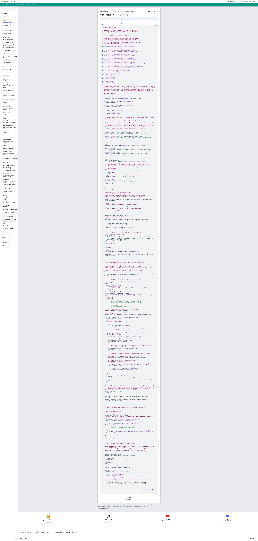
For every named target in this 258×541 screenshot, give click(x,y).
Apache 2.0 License (101, 506)
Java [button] (103, 23)
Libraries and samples (20, 4)
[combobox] (234, 1)
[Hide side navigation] (16, 538)
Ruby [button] (121, 23)
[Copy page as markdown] (127, 15)
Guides (3, 4)
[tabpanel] (129, 259)
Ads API (12, 2)
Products (106, 11)
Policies (29, 4)
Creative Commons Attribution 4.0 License (134, 504)
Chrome (42, 532)
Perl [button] (125, 23)
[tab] (102, 23)
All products (74, 532)
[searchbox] (9, 9)
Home (101, 11)
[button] (9, 13)
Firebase (49, 532)
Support (35, 4)
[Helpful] (155, 12)
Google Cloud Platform (58, 532)
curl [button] (129, 23)
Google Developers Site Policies (119, 506)
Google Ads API (113, 11)
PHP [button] (111, 23)
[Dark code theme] (154, 26)
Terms (21, 538)
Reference (9, 4)
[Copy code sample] (157, 26)
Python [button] (115, 23)
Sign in (254, 1)
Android (36, 532)
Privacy (25, 538)
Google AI (68, 532)
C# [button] (106, 23)
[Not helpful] (157, 12)
